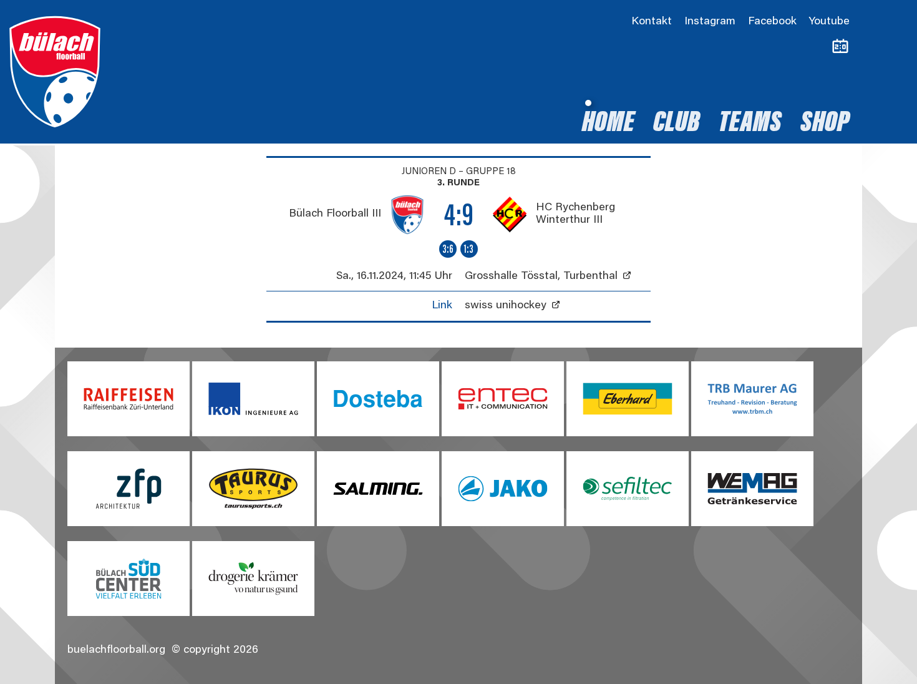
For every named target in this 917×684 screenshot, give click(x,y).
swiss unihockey (505, 305)
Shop (825, 124)
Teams (750, 124)
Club (676, 124)
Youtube (829, 21)
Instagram (709, 21)
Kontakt (651, 21)
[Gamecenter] (840, 46)
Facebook (772, 21)
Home (608, 124)
